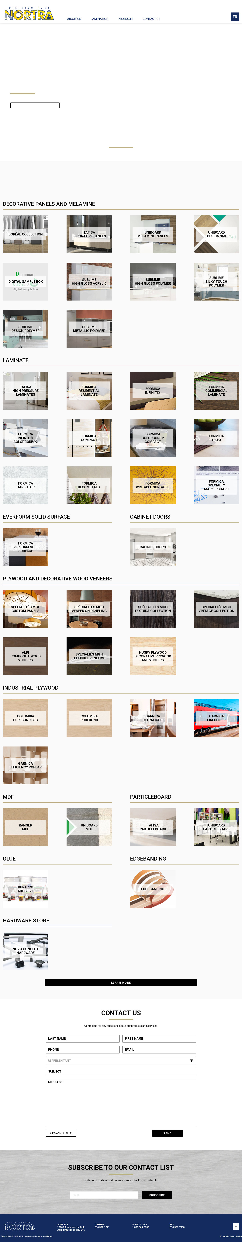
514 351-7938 (177, 1227)
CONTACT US (151, 19)
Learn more (121, 982)
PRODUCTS (125, 19)
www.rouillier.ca (45, 1236)
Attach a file (61, 1133)
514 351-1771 (102, 1227)
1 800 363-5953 (140, 1227)
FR (235, 17)
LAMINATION (99, 19)
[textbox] (120, 1061)
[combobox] (121, 1060)
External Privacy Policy (231, 1236)
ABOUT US (74, 19)
